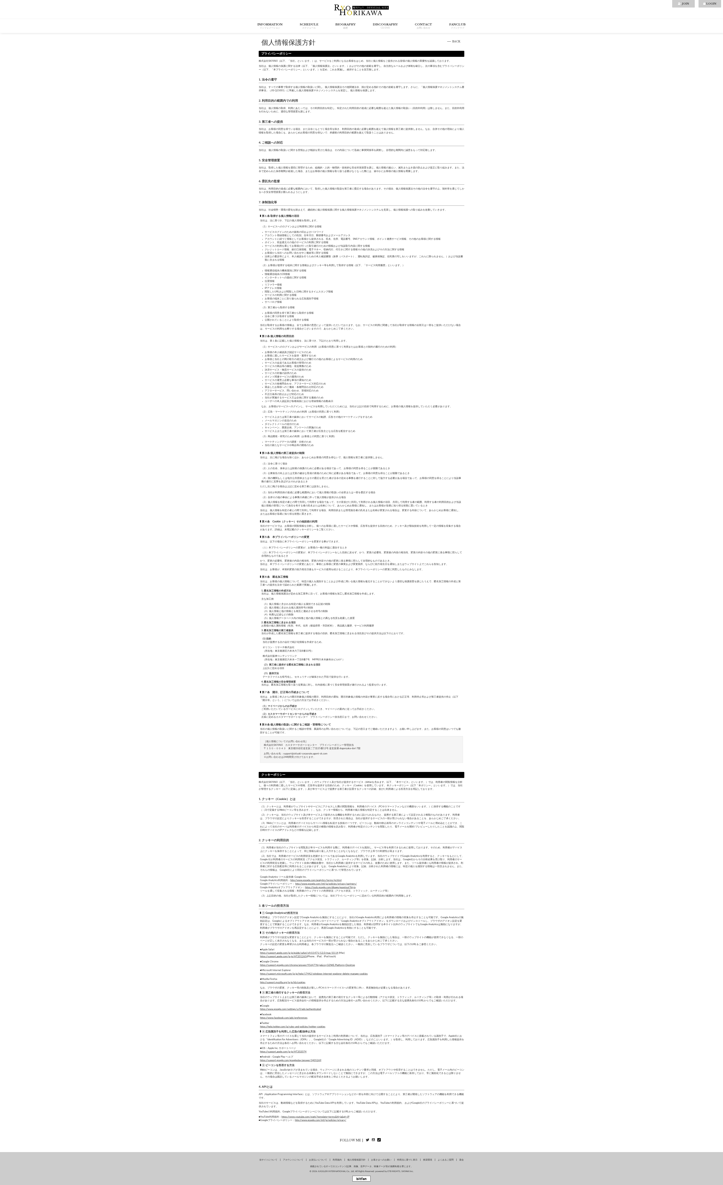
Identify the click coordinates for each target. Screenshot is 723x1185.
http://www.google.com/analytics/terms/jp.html (316, 880)
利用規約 (337, 1160)
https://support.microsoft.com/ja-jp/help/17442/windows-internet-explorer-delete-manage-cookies (314, 974)
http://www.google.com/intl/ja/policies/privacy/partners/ (326, 884)
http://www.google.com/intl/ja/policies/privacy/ (320, 1120)
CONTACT (423, 26)
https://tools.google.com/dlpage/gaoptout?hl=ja (330, 887)
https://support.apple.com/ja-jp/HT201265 (283, 956)
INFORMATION (270, 26)
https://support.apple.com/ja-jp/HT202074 (283, 1052)
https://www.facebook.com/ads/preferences (283, 1018)
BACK (456, 41)
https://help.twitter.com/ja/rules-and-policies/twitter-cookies (292, 1027)
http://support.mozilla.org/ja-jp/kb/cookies (282, 982)
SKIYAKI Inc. (407, 1171)
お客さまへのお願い (381, 1160)
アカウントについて (293, 1160)
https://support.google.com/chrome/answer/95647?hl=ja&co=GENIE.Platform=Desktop (307, 965)
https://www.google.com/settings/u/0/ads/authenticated (290, 1009)
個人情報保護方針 (356, 1160)
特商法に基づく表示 (407, 1160)
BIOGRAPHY (345, 26)
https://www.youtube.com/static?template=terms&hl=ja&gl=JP (315, 1117)
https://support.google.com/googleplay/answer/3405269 (290, 1060)
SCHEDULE (309, 26)
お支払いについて (318, 1160)
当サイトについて (268, 1160)
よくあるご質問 (446, 1160)
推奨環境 (427, 1160)
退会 (461, 1160)
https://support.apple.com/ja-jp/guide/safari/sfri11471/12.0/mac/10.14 (299, 953)
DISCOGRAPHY (385, 26)
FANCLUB (457, 26)
